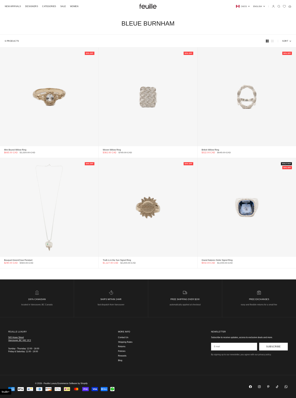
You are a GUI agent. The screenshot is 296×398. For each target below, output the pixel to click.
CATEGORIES (49, 6)
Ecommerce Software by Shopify (72, 383)
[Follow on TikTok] (277, 386)
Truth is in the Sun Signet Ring (117, 260)
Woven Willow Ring (112, 150)
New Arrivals (13, 6)
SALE (63, 6)
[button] (5, 392)
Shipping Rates (125, 342)
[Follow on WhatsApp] (286, 386)
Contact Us (123, 337)
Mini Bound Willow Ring (15, 150)
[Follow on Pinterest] (268, 386)
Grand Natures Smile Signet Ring (217, 260)
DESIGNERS (31, 6)
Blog (120, 360)
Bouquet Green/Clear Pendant (18, 260)
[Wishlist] (284, 6)
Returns (121, 346)
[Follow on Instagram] (259, 386)
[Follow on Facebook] (250, 386)
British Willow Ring (210, 150)
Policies (121, 351)
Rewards (122, 356)
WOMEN (74, 6)
